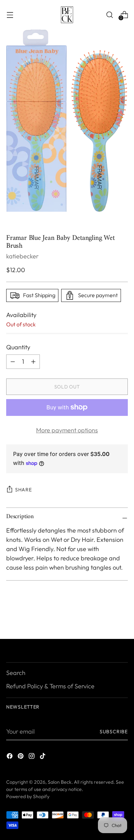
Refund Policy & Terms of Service (50, 686)
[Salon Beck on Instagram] (32, 757)
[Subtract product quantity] (33, 362)
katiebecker (22, 256)
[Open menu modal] (10, 15)
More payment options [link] (67, 430)
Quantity (18, 347)
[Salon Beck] (67, 15)
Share (23, 490)
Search (15, 673)
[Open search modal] (109, 15)
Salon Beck (59, 782)
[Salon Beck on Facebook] (10, 757)
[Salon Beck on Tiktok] (43, 757)
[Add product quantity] (13, 362)
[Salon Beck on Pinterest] (21, 757)
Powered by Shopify (27, 796)
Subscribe (114, 731)
